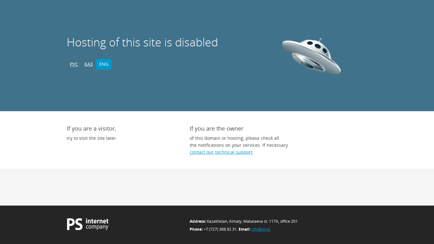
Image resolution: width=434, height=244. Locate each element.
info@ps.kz (260, 229)
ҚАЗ (89, 64)
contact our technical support (221, 152)
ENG (103, 64)
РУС (74, 64)
